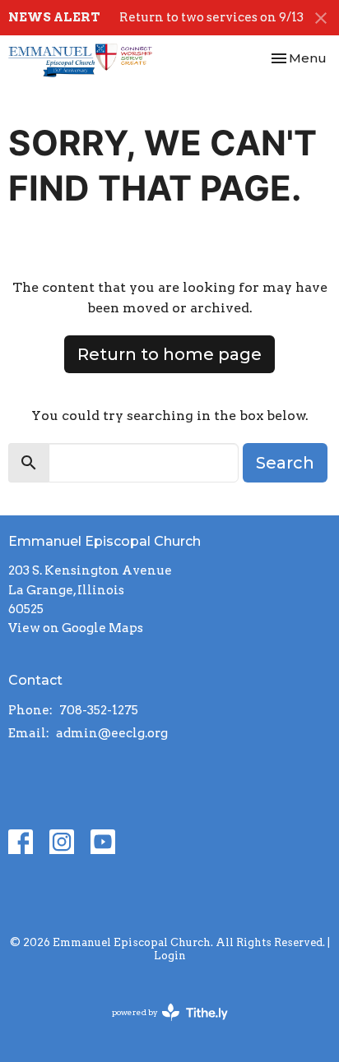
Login (170, 955)
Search (285, 463)
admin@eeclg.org (112, 733)
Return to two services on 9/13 (211, 17)
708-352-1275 (98, 710)
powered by (161, 1026)
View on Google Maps (75, 628)
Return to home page (169, 354)
